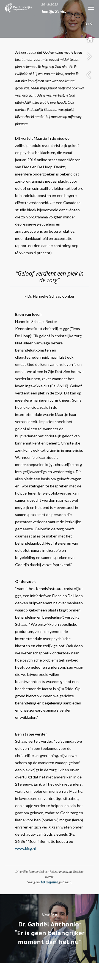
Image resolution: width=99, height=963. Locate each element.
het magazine (49, 882)
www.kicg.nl (25, 848)
